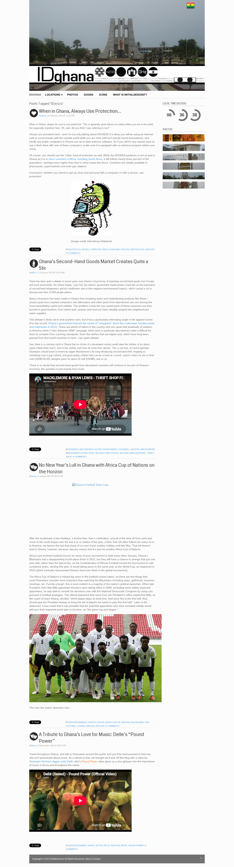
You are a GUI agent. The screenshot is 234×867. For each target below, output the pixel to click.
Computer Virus (99, 249)
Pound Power (136, 845)
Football (71, 726)
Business (73, 449)
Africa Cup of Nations (117, 722)
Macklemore (148, 449)
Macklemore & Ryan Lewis (80, 453)
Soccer (100, 726)
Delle (106, 845)
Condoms (114, 249)
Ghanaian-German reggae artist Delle (51, 761)
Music (91, 845)
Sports (92, 722)
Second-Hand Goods (106, 453)
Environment (110, 449)
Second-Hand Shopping (133, 453)
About (88, 859)
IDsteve (42, 116)
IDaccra (125, 249)
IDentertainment (77, 722)
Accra (85, 249)
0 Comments (73, 253)
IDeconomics (86, 449)
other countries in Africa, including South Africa (75, 159)
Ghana (81, 726)
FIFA (147, 722)
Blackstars (137, 722)
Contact (96, 859)
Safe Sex (150, 249)
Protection (137, 249)
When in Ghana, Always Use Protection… (80, 111)
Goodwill (123, 449)
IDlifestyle (74, 249)
